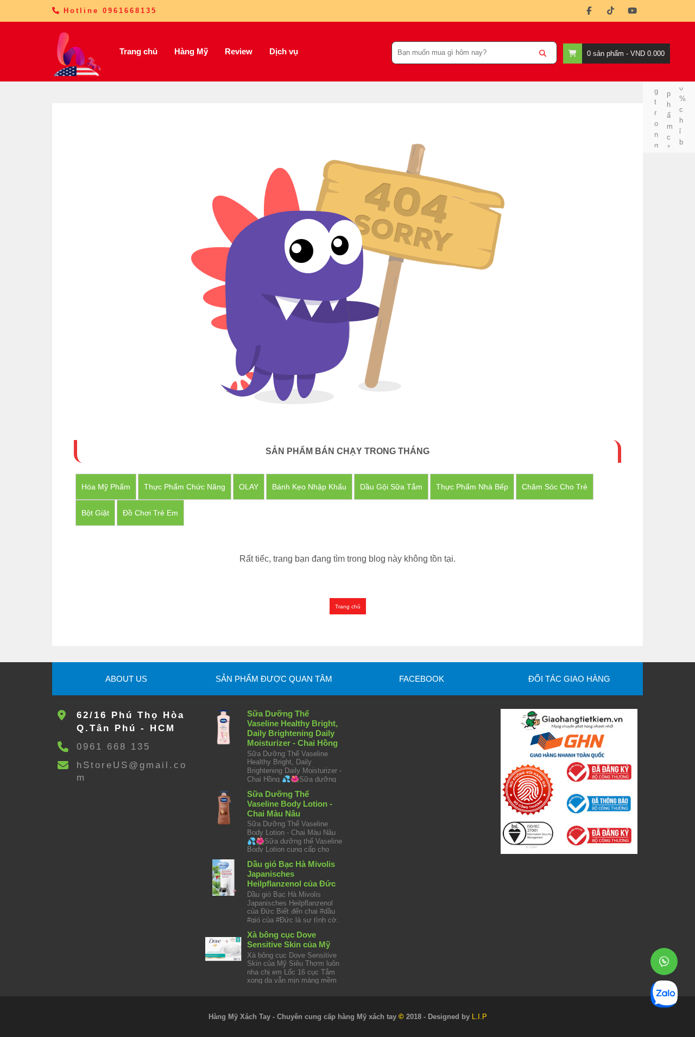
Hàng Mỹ (191, 51)
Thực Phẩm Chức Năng (184, 486)
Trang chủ (138, 51)
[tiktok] (610, 11)
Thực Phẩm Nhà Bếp (472, 486)
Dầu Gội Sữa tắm (391, 486)
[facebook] (588, 11)
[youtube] (632, 11)
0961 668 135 (113, 746)
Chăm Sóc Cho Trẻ (554, 486)
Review (238, 51)
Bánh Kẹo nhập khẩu (309, 486)
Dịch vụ (283, 51)
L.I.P (479, 1017)
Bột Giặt (95, 512)
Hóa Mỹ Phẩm (105, 486)
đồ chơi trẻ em (150, 512)
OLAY (248, 486)
